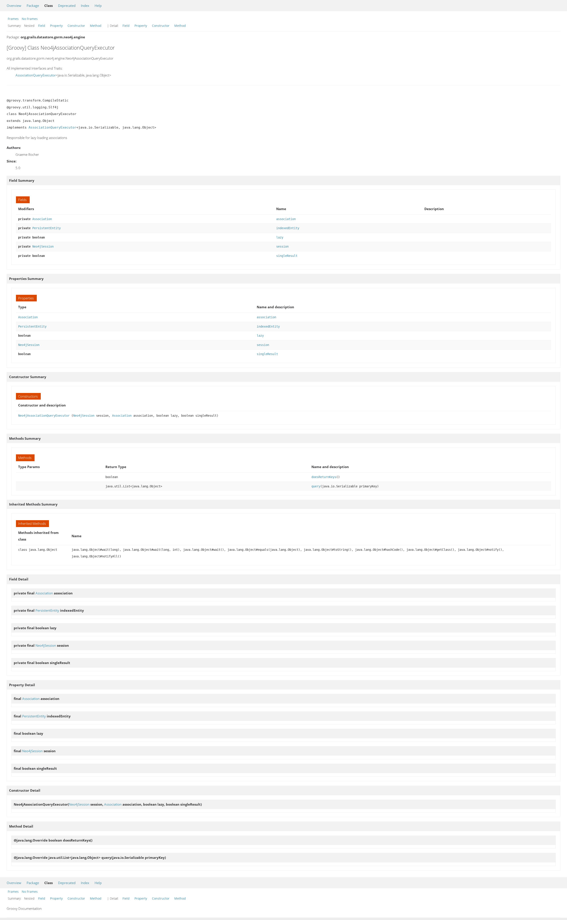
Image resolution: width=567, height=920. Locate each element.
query (315, 486)
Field (41, 25)
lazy (279, 237)
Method (95, 25)
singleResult (286, 256)
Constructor (76, 25)
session (282, 246)
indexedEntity (287, 228)
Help (98, 5)
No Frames (30, 19)
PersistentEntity (46, 228)
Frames (13, 19)
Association (42, 219)
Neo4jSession (43, 246)
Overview (14, 5)
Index (85, 5)
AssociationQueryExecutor (36, 75)
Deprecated (67, 5)
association (286, 219)
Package (33, 5)
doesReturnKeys (323, 477)
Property (56, 25)
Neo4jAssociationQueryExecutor (44, 415)
